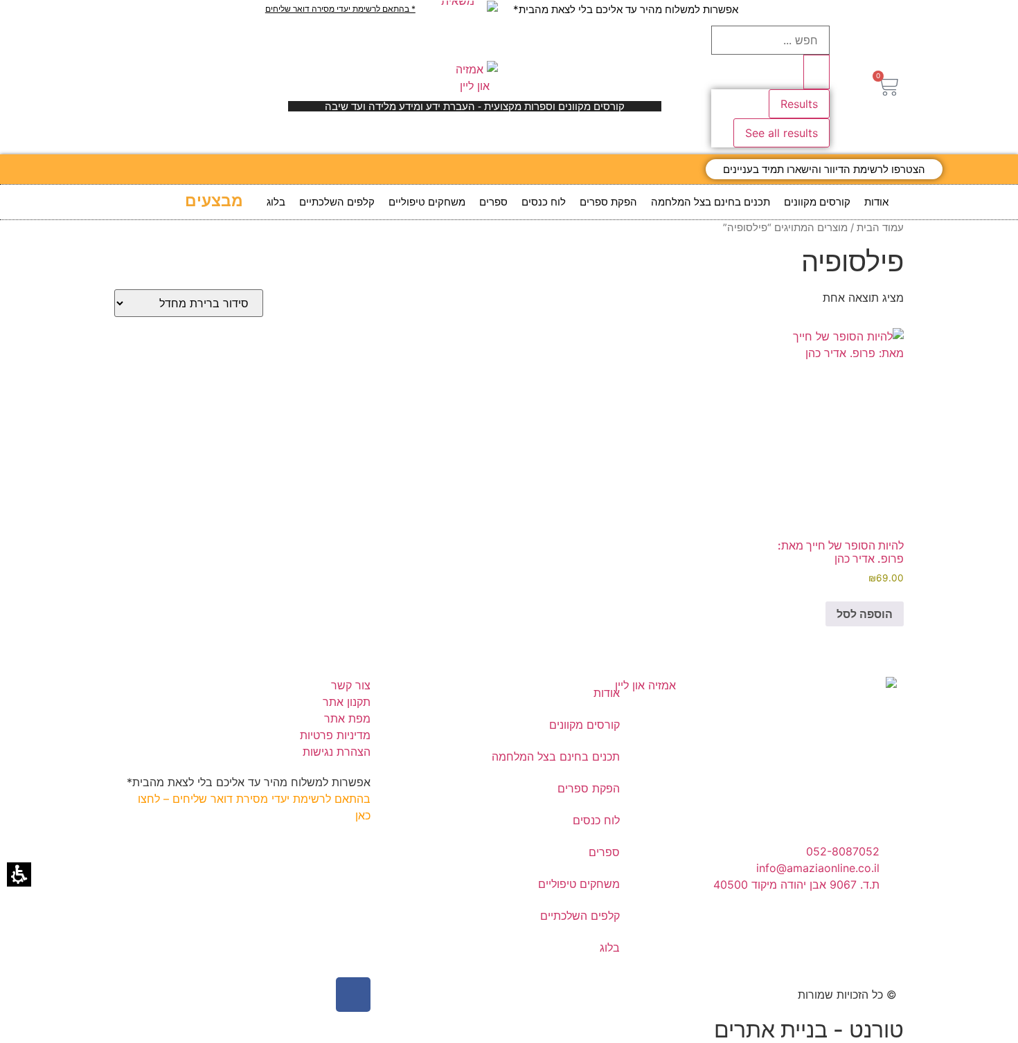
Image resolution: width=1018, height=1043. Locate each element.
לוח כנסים (543, 201)
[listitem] (837, 477)
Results (799, 104)
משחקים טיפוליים (427, 201)
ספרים (493, 201)
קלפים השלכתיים (337, 201)
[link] (824, 169)
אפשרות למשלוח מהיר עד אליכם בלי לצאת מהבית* (625, 9)
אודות (876, 201)
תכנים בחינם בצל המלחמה (710, 201)
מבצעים (214, 200)
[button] (888, 86)
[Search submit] (816, 72)
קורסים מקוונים (817, 201)
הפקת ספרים (608, 201)
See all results (781, 133)
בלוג (276, 201)
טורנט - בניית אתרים (809, 1029)
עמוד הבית (880, 227)
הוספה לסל (865, 614)
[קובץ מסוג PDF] (463, 6)
